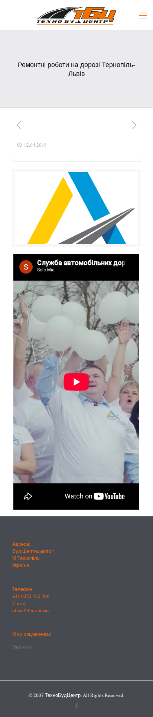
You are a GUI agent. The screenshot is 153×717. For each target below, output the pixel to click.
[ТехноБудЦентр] (76, 15)
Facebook (22, 646)
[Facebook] (77, 705)
